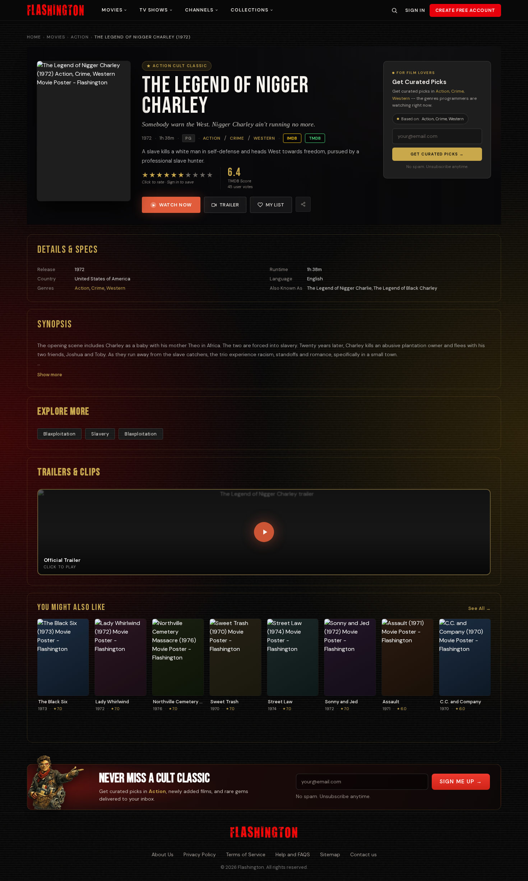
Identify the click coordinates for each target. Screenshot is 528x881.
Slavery (100, 434)
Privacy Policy (200, 854)
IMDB (292, 138)
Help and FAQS (292, 854)
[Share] (303, 204)
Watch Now (172, 205)
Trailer (229, 205)
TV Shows (153, 10)
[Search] (394, 10)
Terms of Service (245, 854)
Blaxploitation (59, 434)
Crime (237, 138)
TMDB (315, 138)
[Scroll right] (482, 665)
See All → (479, 608)
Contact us (363, 854)
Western (264, 138)
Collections (249, 10)
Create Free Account (465, 10)
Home (34, 37)
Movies (112, 10)
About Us (162, 854)
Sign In (415, 10)
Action (80, 37)
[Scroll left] (46, 665)
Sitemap (330, 854)
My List (275, 205)
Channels (199, 10)
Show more (49, 375)
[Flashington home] (264, 832)
